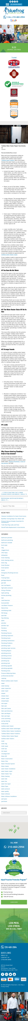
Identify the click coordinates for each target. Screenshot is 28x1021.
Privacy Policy (5, 986)
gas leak (3, 583)
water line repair (6, 784)
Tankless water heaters (7, 160)
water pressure (5, 789)
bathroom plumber (6, 537)
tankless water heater (7, 726)
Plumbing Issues (5, 638)
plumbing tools (5, 663)
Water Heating (5, 776)
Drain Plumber (5, 565)
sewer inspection (6, 688)
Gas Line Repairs (6, 585)
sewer (3, 683)
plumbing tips (5, 660)
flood (2, 575)
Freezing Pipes (5, 578)
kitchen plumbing (6, 595)
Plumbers (4, 628)
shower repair (5, 698)
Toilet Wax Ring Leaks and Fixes (10, 525)
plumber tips (5, 625)
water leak (4, 779)
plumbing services (6, 655)
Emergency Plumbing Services (9, 573)
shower (3, 693)
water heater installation (8, 769)
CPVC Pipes (4, 552)
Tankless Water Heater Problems (10, 733)
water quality (5, 791)
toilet (2, 741)
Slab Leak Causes (6, 708)
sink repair (4, 703)
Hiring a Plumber (6, 590)
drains (3, 570)
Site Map (21, 985)
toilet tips (4, 748)
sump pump (4, 723)
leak (2, 598)
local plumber (5, 603)
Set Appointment (16, 4)
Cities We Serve (6, 959)
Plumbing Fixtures (6, 633)
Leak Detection (5, 600)
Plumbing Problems (6, 643)
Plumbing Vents (5, 671)
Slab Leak (4, 706)
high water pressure (7, 588)
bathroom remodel (6, 542)
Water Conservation (7, 758)
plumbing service (6, 653)
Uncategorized (5, 753)
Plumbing (4, 630)
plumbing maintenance (7, 640)
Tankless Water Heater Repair (9, 736)
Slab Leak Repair (6, 713)
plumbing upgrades (6, 668)
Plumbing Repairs (6, 650)
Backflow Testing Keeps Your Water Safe (12, 518)
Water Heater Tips (6, 774)
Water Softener (5, 794)
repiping (3, 678)
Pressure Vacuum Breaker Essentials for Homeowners (12, 521)
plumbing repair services (8, 648)
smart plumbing (5, 718)
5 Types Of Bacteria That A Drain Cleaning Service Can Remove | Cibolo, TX (14, 493)
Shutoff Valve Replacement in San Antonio (13, 527)
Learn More (14, 902)
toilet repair (4, 746)
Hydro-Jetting (5, 593)
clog (2, 547)
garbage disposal (6, 580)
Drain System (5, 568)
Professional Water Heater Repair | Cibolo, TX (12, 499)
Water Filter (4, 761)
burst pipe (4, 545)
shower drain (5, 696)
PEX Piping (4, 613)
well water (4, 799)
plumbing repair (6, 645)
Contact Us (5, 957)
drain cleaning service (7, 560)
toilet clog (4, 743)
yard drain (4, 801)
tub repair (4, 751)
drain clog (4, 562)
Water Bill (4, 756)
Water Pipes (4, 786)
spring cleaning (5, 721)
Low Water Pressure (7, 605)
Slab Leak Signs (5, 716)
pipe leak (3, 615)
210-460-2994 (18, 17)
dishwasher (4, 555)
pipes (2, 620)
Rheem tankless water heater (9, 681)
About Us (4, 955)
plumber (3, 623)
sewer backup (5, 686)
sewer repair (4, 691)
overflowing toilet (6, 610)
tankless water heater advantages (10, 728)
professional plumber (7, 676)
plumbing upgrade (6, 665)
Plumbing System (6, 658)
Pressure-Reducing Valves (8, 673)
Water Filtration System (8, 763)
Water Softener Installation (9, 796)
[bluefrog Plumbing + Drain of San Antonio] (14, 10)
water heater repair (6, 771)
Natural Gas (4, 608)
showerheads (5, 701)
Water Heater (5, 766)
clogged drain (5, 550)
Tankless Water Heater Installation (11, 731)
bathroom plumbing (7, 540)
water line (4, 781)
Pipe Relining (5, 618)
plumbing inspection (7, 635)
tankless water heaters (7, 738)
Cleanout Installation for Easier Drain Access (13, 516)
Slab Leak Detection (7, 711)
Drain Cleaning (5, 557)
